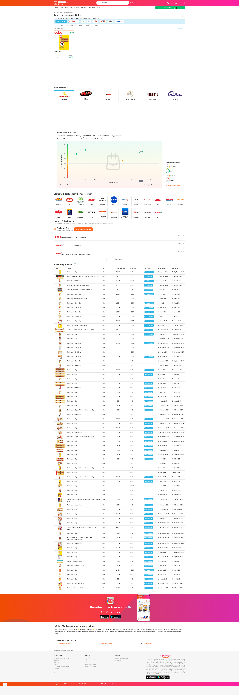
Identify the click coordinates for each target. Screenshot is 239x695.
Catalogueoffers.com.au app (61, 666)
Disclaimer (85, 684)
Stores (83, 8)
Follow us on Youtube (90, 664)
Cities (98, 8)
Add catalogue (58, 670)
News (55, 673)
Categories (91, 8)
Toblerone (66, 12)
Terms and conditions (94, 684)
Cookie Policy (113, 684)
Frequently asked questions (61, 658)
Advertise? (57, 660)
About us (56, 668)
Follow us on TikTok (90, 666)
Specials (76, 8)
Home (56, 8)
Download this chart (174, 185)
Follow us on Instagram (91, 662)
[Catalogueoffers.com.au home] (61, 2)
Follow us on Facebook (91, 660)
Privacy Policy (105, 684)
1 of (58, 29)
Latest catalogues (66, 8)
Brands (56, 664)
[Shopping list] (183, 2)
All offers (59, 12)
